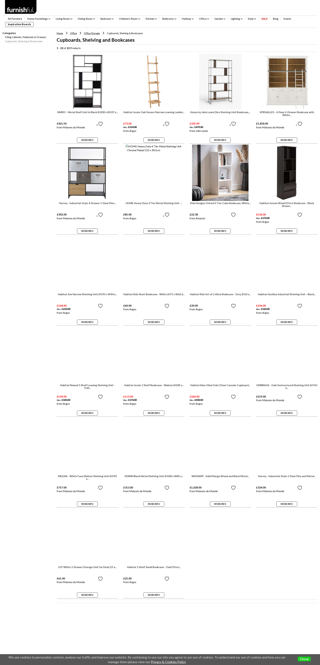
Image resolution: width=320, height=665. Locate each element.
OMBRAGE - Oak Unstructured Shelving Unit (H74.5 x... (287, 386)
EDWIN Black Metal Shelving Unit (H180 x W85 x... (154, 476)
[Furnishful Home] (21, 7)
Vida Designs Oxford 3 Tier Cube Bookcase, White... (220, 203)
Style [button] (251, 18)
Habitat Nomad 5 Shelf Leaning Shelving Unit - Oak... (87, 386)
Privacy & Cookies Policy (168, 662)
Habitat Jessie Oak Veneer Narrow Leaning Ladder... (153, 112)
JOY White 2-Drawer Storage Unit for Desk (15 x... (87, 567)
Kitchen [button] (150, 18)
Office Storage (92, 33)
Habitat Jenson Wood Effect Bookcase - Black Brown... (287, 204)
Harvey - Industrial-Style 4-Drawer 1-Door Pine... (87, 203)
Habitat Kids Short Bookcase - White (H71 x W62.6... (153, 294)
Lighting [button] (235, 18)
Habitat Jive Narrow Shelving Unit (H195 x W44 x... (87, 294)
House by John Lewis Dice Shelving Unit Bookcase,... (220, 112)
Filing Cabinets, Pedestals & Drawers (25, 37)
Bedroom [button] (106, 18)
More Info (87, 140)
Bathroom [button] (168, 18)
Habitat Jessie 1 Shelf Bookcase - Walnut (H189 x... (154, 385)
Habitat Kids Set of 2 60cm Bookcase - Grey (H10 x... (220, 294)
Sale (264, 18)
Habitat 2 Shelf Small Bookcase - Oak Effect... (154, 567)
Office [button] (203, 18)
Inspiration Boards (19, 24)
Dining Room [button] (85, 18)
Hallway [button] (187, 18)
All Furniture (15, 18)
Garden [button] (218, 18)
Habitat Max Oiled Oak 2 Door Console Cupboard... (220, 385)
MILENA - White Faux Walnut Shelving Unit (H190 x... (87, 477)
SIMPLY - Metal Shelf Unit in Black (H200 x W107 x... (87, 112)
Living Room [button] (63, 18)
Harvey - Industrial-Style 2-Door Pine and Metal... (287, 476)
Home (60, 33)
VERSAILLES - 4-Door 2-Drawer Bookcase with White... (287, 113)
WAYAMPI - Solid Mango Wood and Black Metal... (220, 476)
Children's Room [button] (128, 18)
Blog (275, 18)
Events (287, 18)
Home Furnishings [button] (37, 18)
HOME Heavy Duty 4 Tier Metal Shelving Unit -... (154, 203)
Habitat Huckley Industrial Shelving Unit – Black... (287, 294)
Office (73, 33)
